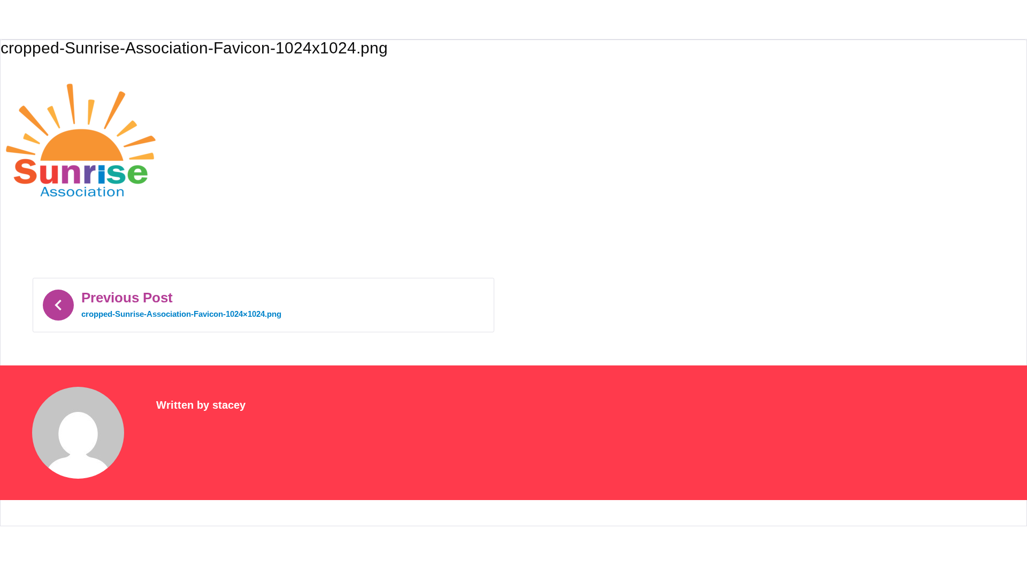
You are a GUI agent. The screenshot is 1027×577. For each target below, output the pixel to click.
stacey (229, 405)
